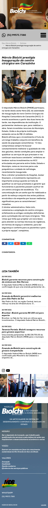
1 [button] (45, 23)
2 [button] (45, 26)
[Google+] (17, 243)
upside (43, 505)
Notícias (23, 43)
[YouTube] (8, 371)
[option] (24, 14)
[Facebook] (5, 243)
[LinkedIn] (23, 243)
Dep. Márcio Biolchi (9, 43)
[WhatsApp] (29, 243)
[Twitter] (11, 243)
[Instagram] (3, 371)
